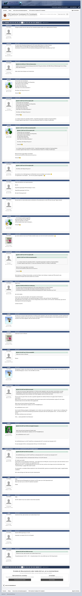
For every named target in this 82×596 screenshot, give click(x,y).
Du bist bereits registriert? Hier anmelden (60, 7)
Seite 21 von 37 (45, 22)
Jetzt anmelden (52, 579)
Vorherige (7, 22)
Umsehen (6, 7)
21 (22, 22)
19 (17, 22)
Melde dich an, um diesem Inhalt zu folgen (48, 14)
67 (67, 14)
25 (31, 22)
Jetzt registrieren (73, 7)
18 (15, 22)
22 (24, 22)
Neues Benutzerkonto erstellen (19, 579)
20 (19, 22)
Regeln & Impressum (16, 7)
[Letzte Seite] (41, 22)
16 (10, 22)
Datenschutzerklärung (11, 594)
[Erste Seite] (3, 22)
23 (26, 22)
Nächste (37, 22)
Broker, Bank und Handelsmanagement (29, 15)
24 (29, 22)
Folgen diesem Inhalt (61, 14)
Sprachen (3, 594)
